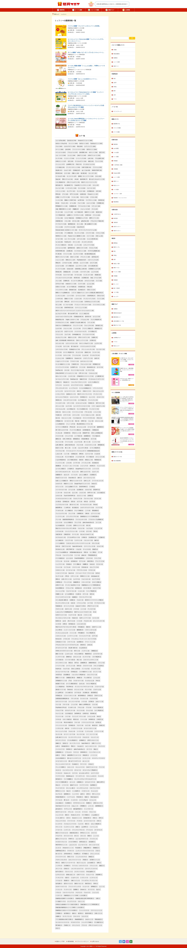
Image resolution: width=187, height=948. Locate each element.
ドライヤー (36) (90, 233)
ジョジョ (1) (95, 892)
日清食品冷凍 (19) (78, 316)
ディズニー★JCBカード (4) (72, 585)
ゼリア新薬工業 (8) (72, 460)
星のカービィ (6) (74, 504)
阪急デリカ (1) (74, 785)
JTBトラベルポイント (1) (95, 925)
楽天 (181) (102, 152)
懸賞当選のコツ (117, 317)
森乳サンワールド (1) (61, 839)
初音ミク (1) (70, 856)
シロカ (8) (68, 463)
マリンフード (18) (77, 325)
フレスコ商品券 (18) (96, 319)
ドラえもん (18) (85, 319)
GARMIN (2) (78, 713)
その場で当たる (117, 214)
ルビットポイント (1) (90, 746)
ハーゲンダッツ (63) (71, 188)
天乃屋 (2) (91, 701)
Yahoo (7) (94, 483)
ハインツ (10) (97, 412)
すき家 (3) (78, 594)
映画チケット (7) (68, 483)
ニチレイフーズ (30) (88, 245)
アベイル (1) (89, 830)
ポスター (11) (100, 397)
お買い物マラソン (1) (61, 737)
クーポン (115, 341)
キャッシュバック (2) (61, 731)
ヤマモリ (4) (92, 570)
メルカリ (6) (82, 492)
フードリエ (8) (69, 442)
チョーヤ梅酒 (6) (79, 510)
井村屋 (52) (101, 200)
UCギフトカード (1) (61, 812)
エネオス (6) (59, 495)
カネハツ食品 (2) (67, 719)
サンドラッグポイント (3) (62, 603)
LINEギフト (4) (59, 585)
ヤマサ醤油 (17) (92, 331)
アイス (115, 99)
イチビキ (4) (89, 558)
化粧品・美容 (116, 263)
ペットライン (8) (60, 463)
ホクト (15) (66, 346)
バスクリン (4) (76, 567)
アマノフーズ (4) (99, 561)
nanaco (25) (70, 269)
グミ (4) (100, 552)
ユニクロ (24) (94, 272)
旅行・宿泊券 (116, 288)
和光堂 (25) (59, 272)
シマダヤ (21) (59, 298)
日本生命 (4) (85, 567)
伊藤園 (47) (76, 209)
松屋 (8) (81, 460)
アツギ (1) (79, 821)
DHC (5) (58, 546)
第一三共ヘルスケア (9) (62, 430)
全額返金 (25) (66, 272)
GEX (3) (92, 594)
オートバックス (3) (69, 606)
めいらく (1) (86, 761)
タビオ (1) (58, 770)
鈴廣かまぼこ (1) (70, 874)
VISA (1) (95, 883)
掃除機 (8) (58, 466)
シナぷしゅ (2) (91, 716)
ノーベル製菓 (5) (60, 543)
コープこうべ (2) (70, 665)
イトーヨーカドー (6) (61, 489)
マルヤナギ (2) (93, 698)
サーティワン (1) (67, 916)
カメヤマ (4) (76, 579)
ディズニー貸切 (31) (61, 245)
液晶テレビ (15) (72, 337)
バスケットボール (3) (90, 630)
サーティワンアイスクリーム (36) (87, 230)
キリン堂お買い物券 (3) (62, 600)
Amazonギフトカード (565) (85, 140)
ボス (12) (67, 370)
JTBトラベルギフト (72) (73, 182)
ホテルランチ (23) (89, 280)
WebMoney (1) (70, 776)
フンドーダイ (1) (60, 788)
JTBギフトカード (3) (92, 606)
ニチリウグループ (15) (61, 349)
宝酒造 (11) (59, 382)
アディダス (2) (74, 698)
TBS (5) (95, 531)
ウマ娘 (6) (92, 486)
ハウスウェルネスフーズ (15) (87, 346)
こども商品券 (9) (60, 424)
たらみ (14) (85, 355)
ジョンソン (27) (60, 260)
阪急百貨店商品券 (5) (68, 519)
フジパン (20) (100, 298)
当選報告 (115, 308)
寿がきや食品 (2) (68, 722)
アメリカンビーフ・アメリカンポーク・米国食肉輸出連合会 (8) (82, 451)
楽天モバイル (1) (68, 883)
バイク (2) (67, 716)
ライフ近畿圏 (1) (68, 779)
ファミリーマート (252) (78, 149)
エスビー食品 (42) (69, 218)
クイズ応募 (116, 189)
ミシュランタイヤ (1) (81, 856)
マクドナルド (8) (60, 451)
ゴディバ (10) (70, 403)
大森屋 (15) (94, 337)
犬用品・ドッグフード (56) (63, 197)
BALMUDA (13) (91, 367)
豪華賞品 (115, 243)
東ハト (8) (67, 448)
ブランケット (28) (85, 257)
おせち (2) (81, 683)
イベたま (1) (59, 880)
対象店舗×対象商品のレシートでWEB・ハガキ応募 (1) (70, 907)
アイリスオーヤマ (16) (88, 334)
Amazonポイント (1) (68, 848)
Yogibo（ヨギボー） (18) (72, 319)
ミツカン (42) (59, 218)
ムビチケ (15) (98, 343)
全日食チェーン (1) (95, 859)
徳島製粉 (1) (67, 794)
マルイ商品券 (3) (90, 633)
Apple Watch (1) (86, 743)
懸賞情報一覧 (116, 123)
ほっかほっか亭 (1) (84, 773)
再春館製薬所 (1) (79, 919)
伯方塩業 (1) (59, 883)
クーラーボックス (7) (97, 480)
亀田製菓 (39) (71, 224)
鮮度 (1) (67, 815)
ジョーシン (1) (93, 827)
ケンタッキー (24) (88, 275)
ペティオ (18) (91, 322)
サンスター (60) (81, 191)
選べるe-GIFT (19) (73, 313)
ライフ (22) (99, 280)
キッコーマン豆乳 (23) (77, 280)
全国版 (115, 49)
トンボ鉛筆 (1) (76, 791)
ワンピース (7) (101, 466)
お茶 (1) (58, 746)
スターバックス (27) (93, 260)
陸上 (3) (80, 615)
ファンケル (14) (76, 355)
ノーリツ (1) (94, 755)
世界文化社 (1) (83, 842)
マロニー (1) (92, 812)
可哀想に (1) (67, 925)
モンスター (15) (100, 349)
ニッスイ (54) (59, 200)
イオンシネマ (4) (86, 582)
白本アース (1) (80, 874)
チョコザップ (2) (95, 668)
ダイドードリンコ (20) (77, 301)
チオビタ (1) (86, 737)
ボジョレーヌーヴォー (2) (62, 671)
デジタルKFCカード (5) (73, 537)
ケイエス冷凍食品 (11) (85, 388)
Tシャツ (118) (99, 161)
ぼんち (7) (66, 474)
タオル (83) (98, 176)
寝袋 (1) (87, 797)
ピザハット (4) (74, 576)
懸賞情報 (62, 10)
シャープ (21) (70, 295)
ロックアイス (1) (71, 901)
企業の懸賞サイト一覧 (118, 321)
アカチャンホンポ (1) (61, 859)
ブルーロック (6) (88, 498)
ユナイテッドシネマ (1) (91, 868)
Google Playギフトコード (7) (82, 483)
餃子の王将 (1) (59, 871)
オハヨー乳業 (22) (71, 286)
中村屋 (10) (91, 403)
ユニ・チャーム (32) (70, 239)
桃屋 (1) (74, 913)
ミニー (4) (77, 555)
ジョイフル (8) (78, 442)
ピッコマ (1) (59, 824)
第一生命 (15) (74, 346)
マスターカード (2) (78, 680)
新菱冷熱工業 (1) (74, 833)
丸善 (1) (67, 877)
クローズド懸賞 (95, 10)
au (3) (64, 621)
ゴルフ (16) (67, 334)
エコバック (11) (74, 397)
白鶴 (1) (58, 755)
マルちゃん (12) (93, 373)
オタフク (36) (59, 233)
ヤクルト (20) (59, 307)
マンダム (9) (59, 433)
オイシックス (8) (100, 457)
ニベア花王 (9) (78, 436)
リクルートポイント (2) (70, 695)
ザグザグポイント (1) (78, 803)
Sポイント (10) (66, 412)
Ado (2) (99, 716)
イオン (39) (67, 221)
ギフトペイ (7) (59, 486)
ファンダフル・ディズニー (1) (89, 880)
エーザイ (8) (76, 463)
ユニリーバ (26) (84, 263)
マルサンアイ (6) (77, 498)
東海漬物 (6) (95, 510)
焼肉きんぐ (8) (89, 460)
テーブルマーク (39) (61, 224)
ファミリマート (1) (61, 856)
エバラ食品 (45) (79, 212)
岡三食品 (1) (59, 925)
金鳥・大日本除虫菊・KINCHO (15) (65, 340)
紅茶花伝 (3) (78, 588)
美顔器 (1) (66, 880)
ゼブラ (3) (94, 636)
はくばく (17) (59, 331)
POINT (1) (71, 839)
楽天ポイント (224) (92, 149)
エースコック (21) (80, 295)
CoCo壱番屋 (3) (60, 588)
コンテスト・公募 (117, 193)
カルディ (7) (95, 471)
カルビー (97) (67, 170)
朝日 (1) (87, 824)
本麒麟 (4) (85, 564)
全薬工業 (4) (90, 561)
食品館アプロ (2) (60, 683)
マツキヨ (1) (59, 773)
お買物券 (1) (82, 740)
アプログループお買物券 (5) (96, 519)
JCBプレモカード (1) (92, 740)
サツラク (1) (91, 889)
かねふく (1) (75, 806)
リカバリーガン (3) (71, 591)
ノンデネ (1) (59, 865)
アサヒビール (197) (73, 152)
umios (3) (89, 645)
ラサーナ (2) (66, 704)
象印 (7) (80, 477)
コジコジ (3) (95, 618)
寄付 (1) (58, 862)
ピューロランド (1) (68, 770)
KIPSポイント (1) (84, 833)
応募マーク (116, 66)
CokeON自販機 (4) (79, 558)
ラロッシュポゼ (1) (91, 776)
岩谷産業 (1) (92, 842)
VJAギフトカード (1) (91, 767)
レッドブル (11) (73, 388)
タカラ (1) (93, 833)
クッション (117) (60, 164)
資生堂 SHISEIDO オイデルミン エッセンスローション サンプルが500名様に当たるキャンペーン (127, 441)
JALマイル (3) (71, 621)
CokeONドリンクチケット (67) (83, 185)
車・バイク (116, 284)
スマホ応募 (116, 152)
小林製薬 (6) (80, 513)
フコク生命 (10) (77, 418)
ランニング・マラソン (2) (79, 716)
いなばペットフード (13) (62, 361)
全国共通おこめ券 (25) (81, 269)
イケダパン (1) (85, 791)
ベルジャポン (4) (86, 579)
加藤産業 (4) (76, 582)
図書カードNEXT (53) (70, 200)
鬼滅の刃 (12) (83, 379)
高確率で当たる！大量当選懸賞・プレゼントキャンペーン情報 (126, 371)
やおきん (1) (67, 773)
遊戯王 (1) (101, 865)
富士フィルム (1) (81, 862)
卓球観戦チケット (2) (61, 680)
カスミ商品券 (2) (99, 710)
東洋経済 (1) (59, 779)
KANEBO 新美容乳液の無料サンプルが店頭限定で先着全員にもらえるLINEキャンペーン (127, 421)
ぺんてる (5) (89, 528)
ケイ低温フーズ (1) (61, 901)
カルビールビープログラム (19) (64, 316)
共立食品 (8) (95, 463)
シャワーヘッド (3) (72, 636)
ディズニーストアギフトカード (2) (84, 686)
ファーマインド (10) (77, 412)
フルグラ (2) (66, 668)
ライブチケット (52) (91, 200)
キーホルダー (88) (60, 176)
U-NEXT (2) (100, 719)
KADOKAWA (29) (60, 251)
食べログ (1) (59, 853)
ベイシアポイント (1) (94, 752)
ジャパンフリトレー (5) (71, 531)
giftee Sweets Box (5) (88, 522)
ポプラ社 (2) (78, 692)
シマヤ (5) (81, 531)
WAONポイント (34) (61, 236)
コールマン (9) (91, 427)
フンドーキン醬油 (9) (75, 430)
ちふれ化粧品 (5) (60, 525)
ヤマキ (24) (59, 275)
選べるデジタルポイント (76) (96, 179)
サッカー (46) (59, 212)
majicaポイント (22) (71, 283)
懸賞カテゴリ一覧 (117, 456)
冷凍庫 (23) (66, 280)
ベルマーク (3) (72, 615)
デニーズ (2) (88, 689)
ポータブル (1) (98, 830)
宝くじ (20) (59, 304)
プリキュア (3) (69, 588)
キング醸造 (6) (69, 510)
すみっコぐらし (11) (98, 391)
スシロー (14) (95, 352)
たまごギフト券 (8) (83, 448)
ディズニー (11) (98, 394)
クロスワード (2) (87, 665)
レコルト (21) (78, 298)
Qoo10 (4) (71, 573)
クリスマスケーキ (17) (80, 331)
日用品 (115, 86)
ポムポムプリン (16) (61, 337)
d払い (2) (79, 659)
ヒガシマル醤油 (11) (93, 382)
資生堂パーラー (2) (61, 689)
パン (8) (74, 448)
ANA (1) (95, 818)
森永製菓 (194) (83, 152)
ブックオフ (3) (91, 609)
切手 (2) (77, 662)
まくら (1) (72, 782)
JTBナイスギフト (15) (84, 337)
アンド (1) (101, 767)
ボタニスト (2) (77, 657)
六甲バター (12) (83, 373)
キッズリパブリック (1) (75, 737)
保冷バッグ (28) (74, 257)
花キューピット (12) (61, 376)
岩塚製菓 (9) (87, 436)
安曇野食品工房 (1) (61, 850)
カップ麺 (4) (93, 552)
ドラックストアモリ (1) (78, 830)
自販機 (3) (74, 597)
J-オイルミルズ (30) (61, 248)
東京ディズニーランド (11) (85, 394)
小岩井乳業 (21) (91, 295)
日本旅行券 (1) (87, 818)
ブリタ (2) (88, 707)
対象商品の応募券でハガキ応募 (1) (65, 898)
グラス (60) (65, 194)
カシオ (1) (58, 848)
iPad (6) (95, 504)
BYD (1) (101, 818)
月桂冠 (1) (85, 859)
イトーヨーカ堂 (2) (70, 659)
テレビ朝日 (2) (87, 677)
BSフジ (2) (77, 651)
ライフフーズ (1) (84, 785)
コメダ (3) (58, 624)
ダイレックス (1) (94, 853)
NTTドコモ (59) (74, 194)
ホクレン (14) (66, 355)
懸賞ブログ (111, 10)
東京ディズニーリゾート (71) (89, 182)
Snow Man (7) (72, 477)
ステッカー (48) (96, 206)
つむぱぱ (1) (80, 746)
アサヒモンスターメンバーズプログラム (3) (67, 645)
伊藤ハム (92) (75, 173)
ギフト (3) (85, 594)
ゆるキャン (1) (89, 919)
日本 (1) (99, 821)
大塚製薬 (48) (72, 206)
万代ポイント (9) (76, 433)
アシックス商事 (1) (61, 767)
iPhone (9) (72, 427)
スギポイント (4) (60, 570)
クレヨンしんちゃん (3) (62, 633)
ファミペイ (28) (67, 254)
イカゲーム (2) (97, 689)
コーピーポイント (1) (61, 761)
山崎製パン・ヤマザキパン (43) (75, 215)
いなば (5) (78, 549)
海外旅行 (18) (99, 325)
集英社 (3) (58, 621)
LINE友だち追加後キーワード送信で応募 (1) (67, 904)
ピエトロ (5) (59, 522)
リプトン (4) (59, 561)
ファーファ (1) (71, 821)
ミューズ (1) (75, 794)
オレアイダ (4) (96, 579)
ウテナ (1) (76, 752)
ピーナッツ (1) (86, 758)
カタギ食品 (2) (69, 713)
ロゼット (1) (70, 767)
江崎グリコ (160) (81, 155)
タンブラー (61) (71, 191)
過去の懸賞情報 (117, 460)
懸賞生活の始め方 (117, 313)
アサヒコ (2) (81, 707)
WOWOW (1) (83, 752)
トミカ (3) (79, 621)
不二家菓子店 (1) (98, 922)
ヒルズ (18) (59, 328)
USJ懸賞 (115, 276)
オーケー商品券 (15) (68, 352)
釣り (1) (77, 836)
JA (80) (76, 179)
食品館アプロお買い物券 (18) (78, 322)
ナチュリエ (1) (76, 925)
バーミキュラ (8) (86, 463)
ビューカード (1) (82, 845)
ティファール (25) (60, 269)
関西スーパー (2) (60, 677)
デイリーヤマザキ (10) (89, 418)
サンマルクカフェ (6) (85, 504)
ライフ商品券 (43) (60, 215)
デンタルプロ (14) (94, 355)
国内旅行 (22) (72, 289)
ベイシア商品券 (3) (91, 591)
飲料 (114, 90)
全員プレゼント (117, 226)
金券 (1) (82, 794)
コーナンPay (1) (83, 800)
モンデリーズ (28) (78, 254)
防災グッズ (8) (59, 448)
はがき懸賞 (116, 148)
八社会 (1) (90, 764)
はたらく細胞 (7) (83, 474)
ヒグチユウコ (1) (60, 874)
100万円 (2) (59, 674)
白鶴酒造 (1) (80, 782)
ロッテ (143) (59, 158)
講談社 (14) (88, 352)
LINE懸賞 (115, 169)
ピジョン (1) (93, 800)
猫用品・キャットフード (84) (85, 176)
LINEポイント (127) (61, 161)
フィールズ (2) (85, 668)
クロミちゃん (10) (60, 409)
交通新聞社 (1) (59, 752)
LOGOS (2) (85, 713)
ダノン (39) (80, 224)
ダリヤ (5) (88, 531)
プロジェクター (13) (85, 364)
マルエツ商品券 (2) (98, 707)
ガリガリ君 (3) (87, 588)
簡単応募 (115, 144)
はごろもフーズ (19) (61, 313)
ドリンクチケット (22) (61, 289)
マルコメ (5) (81, 528)
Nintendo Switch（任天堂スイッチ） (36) (66, 230)
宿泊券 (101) (59, 170)
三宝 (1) (98, 850)
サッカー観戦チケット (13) (63, 364)
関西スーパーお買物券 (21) (63, 292)
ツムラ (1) (80, 824)
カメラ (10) (69, 406)
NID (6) (86, 501)
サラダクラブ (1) (75, 922)
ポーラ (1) (89, 749)
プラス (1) (84, 925)
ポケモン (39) (75, 221)
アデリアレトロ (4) (82, 570)
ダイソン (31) (76, 242)
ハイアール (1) (71, 797)
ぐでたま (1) (68, 752)
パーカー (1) (59, 830)
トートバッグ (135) (81, 158)
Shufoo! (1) (83, 889)
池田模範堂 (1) (99, 806)
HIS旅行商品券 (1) (60, 797)
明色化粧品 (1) (98, 919)
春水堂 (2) (94, 725)
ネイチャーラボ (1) (79, 871)
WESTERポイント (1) (61, 845)
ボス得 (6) (58, 501)
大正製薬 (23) (85, 277)
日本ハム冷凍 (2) (75, 668)
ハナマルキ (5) (59, 531)
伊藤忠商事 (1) (87, 848)
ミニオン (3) (81, 591)
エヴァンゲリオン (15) (71, 343)
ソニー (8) (66, 454)
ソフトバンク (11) (97, 388)
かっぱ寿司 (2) (59, 692)
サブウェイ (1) (68, 809)
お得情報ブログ (117, 337)
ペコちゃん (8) (59, 457)
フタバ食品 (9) (96, 436)
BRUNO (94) (59, 173)
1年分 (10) (99, 418)
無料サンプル (116, 247)
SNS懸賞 (115, 160)
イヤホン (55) (93, 197)
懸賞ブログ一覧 (117, 325)
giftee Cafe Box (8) (70, 445)
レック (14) (59, 355)
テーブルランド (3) (99, 603)
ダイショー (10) (60, 406)
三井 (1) (68, 818)
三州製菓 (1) (59, 913)
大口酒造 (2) (86, 692)
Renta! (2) (70, 689)
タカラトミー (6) (81, 495)
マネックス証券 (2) (99, 665)
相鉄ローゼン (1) (79, 883)
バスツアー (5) (69, 540)
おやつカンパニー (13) (86, 361)
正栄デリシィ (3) (96, 627)
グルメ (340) (59, 146)
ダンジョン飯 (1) (70, 788)
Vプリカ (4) (82, 561)
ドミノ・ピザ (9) (70, 424)
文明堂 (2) (90, 695)
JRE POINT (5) (70, 549)
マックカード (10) (94, 409)
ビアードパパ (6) (95, 513)
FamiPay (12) (59, 370)
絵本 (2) (67, 728)
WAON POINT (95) (97, 170)
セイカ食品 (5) (59, 540)
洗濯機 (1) (76, 889)
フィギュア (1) (59, 877)
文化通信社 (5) (92, 537)
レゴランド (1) (84, 877)
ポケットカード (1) (94, 845)
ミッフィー (63, 14)
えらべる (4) (69, 558)
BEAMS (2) (93, 713)
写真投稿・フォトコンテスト (120, 197)
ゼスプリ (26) (93, 263)
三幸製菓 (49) (100, 203)
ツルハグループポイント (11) (78, 382)
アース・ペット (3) (90, 642)
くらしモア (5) (98, 528)
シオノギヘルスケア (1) (77, 868)
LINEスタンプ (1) (97, 803)
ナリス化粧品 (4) (60, 558)
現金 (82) (58, 179)
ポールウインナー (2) (61, 648)
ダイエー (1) (78, 770)
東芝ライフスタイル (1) (62, 833)
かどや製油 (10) (71, 409)
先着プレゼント (117, 230)
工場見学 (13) (75, 364)
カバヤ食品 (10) (82, 400)
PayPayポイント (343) (96, 143)
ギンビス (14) (79, 352)
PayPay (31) (68, 242)
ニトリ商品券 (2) (60, 686)
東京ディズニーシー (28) (62, 257)
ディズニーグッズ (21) (89, 298)
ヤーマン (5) (75, 534)
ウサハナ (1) (76, 916)
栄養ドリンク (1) (96, 743)
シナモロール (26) (67, 263)
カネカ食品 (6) (101, 492)
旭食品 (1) (91, 856)
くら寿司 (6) (67, 507)
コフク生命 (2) (59, 659)
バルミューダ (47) (85, 209)
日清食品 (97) (76, 170)
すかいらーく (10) (66, 418)
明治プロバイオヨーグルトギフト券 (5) (66, 528)
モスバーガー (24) (68, 275)
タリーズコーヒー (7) (89, 477)
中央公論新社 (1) (90, 871)
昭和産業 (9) (76, 439)
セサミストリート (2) (61, 701)
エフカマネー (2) (97, 654)
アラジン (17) (59, 334)
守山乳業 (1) (78, 848)
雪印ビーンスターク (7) (76, 480)
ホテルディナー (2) (70, 710)
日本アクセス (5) (66, 546)
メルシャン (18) (67, 328)
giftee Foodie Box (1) (79, 749)
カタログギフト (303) (69, 146)
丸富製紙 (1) (93, 785)
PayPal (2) (58, 668)
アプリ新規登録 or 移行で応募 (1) (64, 919)
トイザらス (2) (59, 728)
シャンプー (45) (69, 212)
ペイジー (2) (59, 722)
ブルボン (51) (64, 203)
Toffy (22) (89, 286)
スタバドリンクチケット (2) (90, 659)
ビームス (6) (72, 489)
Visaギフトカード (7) (61, 477)
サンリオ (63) (81, 188)
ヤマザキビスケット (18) (62, 322)
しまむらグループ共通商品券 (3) (64, 612)
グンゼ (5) (68, 525)
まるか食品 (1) (59, 803)
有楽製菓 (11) (88, 385)
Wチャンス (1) (96, 794)
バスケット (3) (87, 615)
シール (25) (75, 272)
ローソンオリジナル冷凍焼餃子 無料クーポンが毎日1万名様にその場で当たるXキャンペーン (127, 431)
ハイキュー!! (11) (60, 394)
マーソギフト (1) (80, 776)
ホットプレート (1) (75, 743)
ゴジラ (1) (74, 773)
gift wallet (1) (59, 809)
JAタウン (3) (68, 609)
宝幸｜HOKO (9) (67, 439)
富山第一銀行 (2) (73, 648)
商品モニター (116, 185)
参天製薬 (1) (67, 913)
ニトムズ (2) (74, 704)
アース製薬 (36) (69, 233)
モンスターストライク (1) (62, 922)
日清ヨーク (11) (87, 391)
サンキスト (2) (84, 698)
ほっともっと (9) (81, 427)
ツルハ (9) (90, 421)
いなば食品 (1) (95, 815)
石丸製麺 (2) (67, 674)
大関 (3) (65, 624)
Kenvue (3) (58, 639)
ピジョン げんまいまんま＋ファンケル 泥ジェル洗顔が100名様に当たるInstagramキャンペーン (127, 410)
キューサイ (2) (80, 734)
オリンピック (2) (78, 689)
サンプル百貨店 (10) (82, 409)
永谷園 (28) (69, 251)
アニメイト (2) (59, 716)
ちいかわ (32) (59, 242)
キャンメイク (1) (80, 767)
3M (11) (79, 391)
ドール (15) (59, 346)
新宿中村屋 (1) (89, 913)
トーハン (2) (83, 719)
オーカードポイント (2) (90, 728)
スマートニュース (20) (81, 307)
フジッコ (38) (59, 227)
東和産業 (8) (101, 445)
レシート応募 (116, 62)
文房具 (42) (88, 215)
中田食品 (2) (59, 695)
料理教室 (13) (96, 364)
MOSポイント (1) (60, 791)
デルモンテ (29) (93, 248)
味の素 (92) (84, 173)
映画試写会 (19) (60, 319)
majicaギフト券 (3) (80, 606)
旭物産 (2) (79, 677)
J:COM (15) (93, 340)
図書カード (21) (69, 298)
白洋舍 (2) (98, 722)
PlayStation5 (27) (81, 260)
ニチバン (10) (75, 415)
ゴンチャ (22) (81, 283)
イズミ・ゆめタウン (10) (98, 406)
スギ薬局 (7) (70, 468)
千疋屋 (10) (59, 415)
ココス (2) (94, 704)
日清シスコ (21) (91, 289)
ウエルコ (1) (87, 892)
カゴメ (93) (67, 173)
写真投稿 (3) (59, 606)
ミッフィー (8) (96, 442)
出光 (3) (73, 603)
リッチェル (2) (89, 731)
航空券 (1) (80, 913)
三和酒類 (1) (83, 806)
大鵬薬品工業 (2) (70, 677)
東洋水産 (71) (59, 185)
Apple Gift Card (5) (77, 546)
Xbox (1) (58, 785)
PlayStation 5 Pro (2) (61, 707)
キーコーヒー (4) (70, 570)
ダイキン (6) (97, 498)
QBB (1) (99, 862)
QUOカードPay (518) (61, 143)
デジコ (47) (95, 209)
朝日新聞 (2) (94, 692)
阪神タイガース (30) (82, 248)
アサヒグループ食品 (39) (97, 221)
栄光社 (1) (65, 743)
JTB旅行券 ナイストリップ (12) (85, 376)
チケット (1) (59, 827)
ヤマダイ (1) (70, 850)
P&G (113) (78, 164)
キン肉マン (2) (72, 707)
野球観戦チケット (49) (61, 206)
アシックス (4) (67, 582)
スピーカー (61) (91, 188)
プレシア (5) (78, 522)
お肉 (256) (68, 149)
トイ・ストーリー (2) (91, 734)
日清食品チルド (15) (74, 349)
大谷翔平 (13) (73, 367)
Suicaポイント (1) (77, 818)
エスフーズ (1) (95, 773)
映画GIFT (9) (86, 433)
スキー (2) (77, 722)
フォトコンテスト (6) (61, 513)
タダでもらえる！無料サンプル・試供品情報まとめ (126, 382)
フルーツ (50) (81, 203)
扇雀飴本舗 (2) (92, 662)
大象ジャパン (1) (75, 880)
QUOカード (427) (84, 143)
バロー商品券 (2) (96, 657)
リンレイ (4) (59, 567)
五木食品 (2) (72, 725)
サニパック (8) (59, 442)
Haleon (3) (75, 618)
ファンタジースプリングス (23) (64, 277)
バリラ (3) (76, 609)
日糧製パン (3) (59, 594)
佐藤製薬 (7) (59, 474)
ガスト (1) (83, 836)
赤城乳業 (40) (59, 221)
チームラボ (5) (87, 549)
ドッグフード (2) (60, 657)
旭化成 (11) (66, 382)
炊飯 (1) (78, 827)
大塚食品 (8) (74, 454)
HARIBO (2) (92, 719)
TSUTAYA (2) (69, 686)
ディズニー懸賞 (117, 271)
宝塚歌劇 (115, 280)
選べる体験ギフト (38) (90, 224)
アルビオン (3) (87, 621)
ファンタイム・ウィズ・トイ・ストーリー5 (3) (84, 639)
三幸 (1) (64, 755)
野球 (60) (58, 194)
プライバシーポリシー (83, 941)
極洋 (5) (97, 540)
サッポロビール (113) (89, 164)
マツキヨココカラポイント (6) (63, 498)
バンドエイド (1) (60, 749)
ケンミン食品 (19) (84, 313)
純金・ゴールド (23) (96, 277)
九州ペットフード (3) (85, 618)
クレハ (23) (59, 280)
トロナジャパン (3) (61, 636)
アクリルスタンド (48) (84, 206)
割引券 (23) (77, 277)
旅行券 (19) (88, 316)
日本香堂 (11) (83, 397)
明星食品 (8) (98, 460)
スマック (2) (101, 662)
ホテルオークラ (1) (90, 782)
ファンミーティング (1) (75, 886)
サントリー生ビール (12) (77, 370)
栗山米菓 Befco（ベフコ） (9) (84, 424)
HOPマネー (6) (91, 492)
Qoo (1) (68, 791)
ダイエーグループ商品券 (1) (90, 770)
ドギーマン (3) (71, 642)
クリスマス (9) (59, 436)
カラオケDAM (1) (73, 842)
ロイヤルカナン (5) (61, 537)
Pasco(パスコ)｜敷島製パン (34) (76, 236)
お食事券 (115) (70, 164)
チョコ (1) (100, 776)
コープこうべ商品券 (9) (62, 427)
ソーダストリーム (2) (76, 728)
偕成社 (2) (101, 725)
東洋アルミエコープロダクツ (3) (82, 612)
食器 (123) (91, 161)
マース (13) (82, 367)
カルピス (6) (67, 492)
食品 (114, 78)
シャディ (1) (67, 830)
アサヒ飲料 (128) (99, 158)
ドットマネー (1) (88, 809)
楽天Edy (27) (95, 257)
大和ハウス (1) (98, 913)
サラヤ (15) (59, 352)
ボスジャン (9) (99, 421)
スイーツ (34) (90, 236)
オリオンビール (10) (81, 403)
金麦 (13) (96, 358)
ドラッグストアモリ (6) (72, 516)
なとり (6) (74, 492)
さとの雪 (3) (59, 630)
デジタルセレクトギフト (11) (96, 379)
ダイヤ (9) (93, 439)
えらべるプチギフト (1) (82, 839)
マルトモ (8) (80, 445)
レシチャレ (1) (93, 877)
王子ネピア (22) (60, 283)
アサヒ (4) (58, 555)
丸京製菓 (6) (80, 489)
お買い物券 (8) (59, 445)
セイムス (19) (96, 316)
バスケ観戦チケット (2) (85, 671)
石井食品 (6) (66, 501)
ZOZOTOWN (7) (83, 486)
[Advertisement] (123, 26)
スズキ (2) (58, 719)
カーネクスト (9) (69, 421)
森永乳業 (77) (83, 179)
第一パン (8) (87, 442)
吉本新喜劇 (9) (86, 430)
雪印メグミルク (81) (67, 179)
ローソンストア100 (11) (62, 397)
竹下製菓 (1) (85, 853)
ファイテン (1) (93, 839)
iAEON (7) (92, 466)
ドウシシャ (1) (93, 865)
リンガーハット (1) (69, 827)
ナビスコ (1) (79, 892)
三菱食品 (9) (95, 430)
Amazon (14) (78, 358)
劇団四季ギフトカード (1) (74, 755)
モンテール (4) (59, 576)
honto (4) (92, 564)
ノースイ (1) (65, 785)
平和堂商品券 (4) (92, 555)
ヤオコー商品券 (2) (91, 683)
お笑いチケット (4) (66, 579)
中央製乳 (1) (77, 853)
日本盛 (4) (68, 564)
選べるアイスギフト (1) (75, 761)
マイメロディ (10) (60, 403)
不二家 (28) (59, 254)
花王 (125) (70, 161)
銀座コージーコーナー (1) (68, 862)
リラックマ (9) (69, 436)
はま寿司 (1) (85, 827)
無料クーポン (116, 267)
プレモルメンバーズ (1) (70, 824)
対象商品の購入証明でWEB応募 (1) (85, 898)
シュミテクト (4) (60, 564)
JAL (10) (98, 415)
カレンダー (116, 296)
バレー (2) (58, 704)
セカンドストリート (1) (75, 859)
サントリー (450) (73, 143)
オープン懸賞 (78, 10)
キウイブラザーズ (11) (77, 385)
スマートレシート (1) (96, 910)
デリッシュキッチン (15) (88, 349)
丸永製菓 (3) (80, 642)
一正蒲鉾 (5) (101, 537)
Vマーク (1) (83, 764)
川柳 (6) (87, 513)
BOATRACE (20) (69, 307)
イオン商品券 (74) (60, 182)
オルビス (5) (100, 546)
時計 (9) (77, 421)
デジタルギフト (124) (80, 161)
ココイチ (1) (85, 916)
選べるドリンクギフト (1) (74, 758)
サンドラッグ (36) (79, 233)
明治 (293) (79, 146)
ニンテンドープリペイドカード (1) (85, 850)
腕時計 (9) (58, 439)
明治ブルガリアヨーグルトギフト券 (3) (66, 627)
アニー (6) (58, 519)
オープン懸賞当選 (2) (71, 683)
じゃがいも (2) (69, 654)
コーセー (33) (59, 239)
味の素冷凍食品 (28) (90, 254)
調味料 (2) (68, 657)
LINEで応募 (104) (86, 167)
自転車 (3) (82, 645)
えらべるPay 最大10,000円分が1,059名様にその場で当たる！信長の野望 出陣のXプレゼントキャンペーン (126, 400)
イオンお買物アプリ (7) (71, 486)
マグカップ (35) (100, 233)
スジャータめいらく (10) (87, 415)
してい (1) (90, 806)
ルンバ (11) (92, 397)
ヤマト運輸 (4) (77, 564)
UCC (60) (98, 191)
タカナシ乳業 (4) (96, 582)
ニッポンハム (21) (60, 295)
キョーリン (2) (59, 713)
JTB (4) (67, 576)
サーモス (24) (78, 275)
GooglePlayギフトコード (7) (83, 468)
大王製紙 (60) (90, 191)
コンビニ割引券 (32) (92, 239)
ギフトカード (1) (68, 836)
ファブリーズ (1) (60, 776)
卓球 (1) (88, 794)
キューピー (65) (60, 188)
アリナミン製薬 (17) (87, 328)
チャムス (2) (89, 710)
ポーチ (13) (100, 367)
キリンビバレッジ (117, 111)
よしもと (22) (90, 283)
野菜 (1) (73, 746)
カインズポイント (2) (61, 662)
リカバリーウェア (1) (68, 892)
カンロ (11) (66, 385)
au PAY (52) (81, 200)
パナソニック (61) (60, 191)
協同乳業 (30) (71, 248)
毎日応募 (115, 218)
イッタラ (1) (74, 800)
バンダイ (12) (71, 376)
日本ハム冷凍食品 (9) (96, 433)
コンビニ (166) (71, 155)
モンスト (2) (59, 734)
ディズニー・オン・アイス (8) (70, 466)
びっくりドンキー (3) (98, 621)
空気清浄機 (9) (85, 439)
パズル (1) (58, 892)
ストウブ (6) (99, 507)
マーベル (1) (59, 800)
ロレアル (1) (59, 794)
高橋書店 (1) (96, 848)
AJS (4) (97, 573)
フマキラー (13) (74, 361)
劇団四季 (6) (59, 507)
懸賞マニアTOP (60, 941)
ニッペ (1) (96, 836)
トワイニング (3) (81, 603)
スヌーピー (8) (89, 454)
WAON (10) (59, 400)
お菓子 (115, 82)
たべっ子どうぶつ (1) (82, 788)
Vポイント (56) (84, 197)
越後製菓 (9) (100, 427)
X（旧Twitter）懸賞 (117, 165)
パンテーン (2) (85, 651)
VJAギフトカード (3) (61, 615)
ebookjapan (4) (95, 576)
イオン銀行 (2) (69, 692)
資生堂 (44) (99, 212)
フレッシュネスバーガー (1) (63, 764)
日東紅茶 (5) (67, 534)
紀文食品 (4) (74, 561)
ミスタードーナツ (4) (61, 573)
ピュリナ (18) (76, 328)
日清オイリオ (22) (60, 286)
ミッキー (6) (59, 492)
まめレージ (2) (99, 701)
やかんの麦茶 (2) (79, 654)
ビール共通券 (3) (69, 594)
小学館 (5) (84, 537)
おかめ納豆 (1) (91, 862)
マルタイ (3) (80, 600)
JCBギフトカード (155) (94, 155)
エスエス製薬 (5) (68, 522)
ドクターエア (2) (99, 686)
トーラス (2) (80, 731)
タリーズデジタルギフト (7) (63, 471)
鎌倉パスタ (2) (59, 654)
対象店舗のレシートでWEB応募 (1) (90, 904)
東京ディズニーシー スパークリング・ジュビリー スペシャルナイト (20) (75, 310)
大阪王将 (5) (59, 534)
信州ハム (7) (87, 480)
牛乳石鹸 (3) (81, 633)
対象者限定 (116, 201)
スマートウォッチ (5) (89, 546)
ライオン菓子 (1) (60, 818)
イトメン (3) (73, 633)
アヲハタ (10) (88, 412)
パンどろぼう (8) (80, 457)
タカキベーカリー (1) (61, 886)
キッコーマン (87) (71, 176)
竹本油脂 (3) (81, 627)
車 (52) (57, 203)
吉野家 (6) (90, 495)
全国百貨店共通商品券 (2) (62, 698)
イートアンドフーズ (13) (62, 367)
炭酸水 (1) (58, 743)
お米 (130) (90, 158)
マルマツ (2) (80, 725)
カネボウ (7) (59, 483)
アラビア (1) (59, 836)
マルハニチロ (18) (89, 325)
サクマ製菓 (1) (85, 815)
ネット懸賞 (116, 156)
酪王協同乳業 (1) (78, 809)
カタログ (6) (88, 489)
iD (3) (94, 612)
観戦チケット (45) (89, 212)
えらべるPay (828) (60, 140)
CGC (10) (58, 412)
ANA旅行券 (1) (65, 746)
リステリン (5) (78, 540)
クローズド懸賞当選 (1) (62, 782)
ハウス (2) (84, 701)
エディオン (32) (81, 239)
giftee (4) (84, 555)
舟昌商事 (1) (99, 874)
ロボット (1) (81, 901)
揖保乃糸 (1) (88, 883)
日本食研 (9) (67, 433)
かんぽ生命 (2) (83, 648)
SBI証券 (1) (86, 755)
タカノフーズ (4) (94, 567)
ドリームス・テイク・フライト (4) (85, 573)
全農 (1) (98, 898)
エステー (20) (59, 301)
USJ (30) (70, 245)
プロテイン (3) (59, 609)
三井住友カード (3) (61, 642)
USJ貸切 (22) (81, 286)
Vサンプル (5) (95, 543)
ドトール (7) (74, 474)
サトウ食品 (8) (90, 457)
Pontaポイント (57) (93, 194)
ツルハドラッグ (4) (68, 555)
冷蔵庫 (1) (58, 916)
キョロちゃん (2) (89, 680)
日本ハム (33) (99, 236)
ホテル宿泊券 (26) (93, 266)
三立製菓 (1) (68, 803)
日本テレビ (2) (98, 695)
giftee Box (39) (85, 221)
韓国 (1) (90, 836)
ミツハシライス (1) (84, 910)
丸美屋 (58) (83, 194)
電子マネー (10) (100, 403)
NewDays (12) (74, 379)
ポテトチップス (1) (61, 740)
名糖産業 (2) (83, 662)
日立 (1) (58, 928)
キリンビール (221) (61, 152)
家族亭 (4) (95, 549)
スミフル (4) (67, 567)
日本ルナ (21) (100, 295)
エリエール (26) (60, 266)
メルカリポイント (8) (90, 445)
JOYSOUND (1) (68, 853)
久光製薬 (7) (93, 474)
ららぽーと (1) (75, 877)
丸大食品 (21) (81, 289)
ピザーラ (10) (66, 415)
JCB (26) (75, 263)
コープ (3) (90, 603)
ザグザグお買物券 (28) (94, 251)
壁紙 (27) (58, 263)
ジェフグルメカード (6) (62, 504)
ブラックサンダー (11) (61, 388)
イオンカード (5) (88, 540)
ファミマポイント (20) (99, 304)
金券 (114, 259)
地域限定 (115, 58)
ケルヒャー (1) (90, 874)
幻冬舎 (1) (66, 868)
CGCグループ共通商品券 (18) (63, 325)
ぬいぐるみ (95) (86, 170)
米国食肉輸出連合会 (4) (76, 552)
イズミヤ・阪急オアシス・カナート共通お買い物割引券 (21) (87, 292)
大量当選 (115, 222)
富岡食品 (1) (94, 886)
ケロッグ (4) (97, 558)
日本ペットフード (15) (82, 340)
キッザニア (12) (90, 370)
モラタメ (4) (99, 564)
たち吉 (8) (97, 454)
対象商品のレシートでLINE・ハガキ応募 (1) (75, 895)
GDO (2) (79, 665)
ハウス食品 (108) (60, 167)
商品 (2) (71, 662)
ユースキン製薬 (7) (61, 468)
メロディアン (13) (88, 358)
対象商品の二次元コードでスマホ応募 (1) (66, 910)
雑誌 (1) (96, 749)
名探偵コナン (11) (71, 394)
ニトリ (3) (83, 609)
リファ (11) (59, 385)
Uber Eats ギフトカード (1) (63, 806)
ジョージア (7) (84, 466)
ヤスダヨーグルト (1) (61, 842)
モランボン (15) (60, 343)
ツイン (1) (77, 812)
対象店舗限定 (116, 53)
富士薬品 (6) (75, 507)
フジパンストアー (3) (84, 636)
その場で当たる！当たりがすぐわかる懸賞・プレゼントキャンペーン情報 (126, 361)
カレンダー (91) (93, 173)
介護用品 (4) (59, 582)
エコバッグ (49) (91, 203)
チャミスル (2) (80, 710)
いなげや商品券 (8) (61, 460)
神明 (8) (81, 454)
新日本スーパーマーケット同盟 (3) (94, 600)
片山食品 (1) (75, 764)
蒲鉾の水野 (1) (100, 782)
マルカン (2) (72, 731)
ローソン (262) (59, 149)
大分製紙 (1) (67, 865)
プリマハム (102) (97, 167)
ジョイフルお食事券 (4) (62, 552)
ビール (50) (73, 203)
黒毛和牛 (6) (96, 489)
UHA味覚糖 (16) (76, 334)
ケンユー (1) (86, 886)
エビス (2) (87, 725)
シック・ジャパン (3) (69, 630)
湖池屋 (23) (98, 275)
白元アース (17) (69, 331)
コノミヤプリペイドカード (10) (81, 406)
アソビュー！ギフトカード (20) (83, 304)
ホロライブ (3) (96, 588)
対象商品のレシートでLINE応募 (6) (89, 516)
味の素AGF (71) (69, 185)
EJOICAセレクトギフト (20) (92, 301)
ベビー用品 (116, 292)
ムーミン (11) (59, 391)
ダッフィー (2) (97, 671)
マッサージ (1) (67, 889)
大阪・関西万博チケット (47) (63, 209)
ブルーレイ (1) (69, 871)
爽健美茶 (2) (88, 654)
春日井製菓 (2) (82, 695)
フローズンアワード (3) (85, 597)
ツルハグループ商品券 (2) (78, 674)
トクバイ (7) (95, 468)
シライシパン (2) (99, 731)
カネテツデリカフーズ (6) (87, 507)
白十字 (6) (92, 501)
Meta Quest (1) (94, 797)
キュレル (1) (94, 791)
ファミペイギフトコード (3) (63, 597)
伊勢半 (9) (83, 421)
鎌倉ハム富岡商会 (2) (84, 704)
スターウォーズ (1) (95, 788)
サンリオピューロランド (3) (63, 618)
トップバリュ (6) (60, 516)
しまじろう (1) (73, 845)
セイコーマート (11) (70, 391)
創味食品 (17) (98, 328)
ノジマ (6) (87, 510)
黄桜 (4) (58, 579)
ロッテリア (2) (86, 657)
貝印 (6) (73, 501)
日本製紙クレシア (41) (82, 218)
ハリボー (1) (59, 895)
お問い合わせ (95, 941)
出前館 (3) (72, 600)
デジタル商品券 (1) (72, 740)
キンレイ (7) (75, 471)
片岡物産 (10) (59, 421)
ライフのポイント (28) (80, 251)
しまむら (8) (59, 454)
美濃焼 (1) (88, 803)
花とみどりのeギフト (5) (86, 534)
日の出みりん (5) (60, 549)
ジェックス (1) (59, 815)
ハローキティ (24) (84, 272)
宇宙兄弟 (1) (79, 797)
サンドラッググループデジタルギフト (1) (85, 779)
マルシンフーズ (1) (61, 821)
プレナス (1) (101, 746)
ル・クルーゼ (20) (68, 304)
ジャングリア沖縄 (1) (87, 922)
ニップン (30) (78, 245)
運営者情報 (71, 941)
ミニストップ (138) (69, 158)
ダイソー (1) (59, 868)
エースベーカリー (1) (89, 821)
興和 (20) (67, 301)
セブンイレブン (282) (90, 146)
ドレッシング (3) (60, 591)
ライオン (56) (75, 197)
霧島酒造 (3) (80, 630)
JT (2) (70, 680)
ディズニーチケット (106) (73, 167)
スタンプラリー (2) (92, 674)
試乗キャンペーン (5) (78, 525)
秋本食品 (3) (72, 624)
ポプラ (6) (79, 501)
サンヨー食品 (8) (69, 457)
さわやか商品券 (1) (61, 758)
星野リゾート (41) (94, 218)
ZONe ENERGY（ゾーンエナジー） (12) (66, 373)
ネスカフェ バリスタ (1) (98, 758)
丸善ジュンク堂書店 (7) (62, 480)
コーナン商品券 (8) (95, 448)
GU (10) (58, 418)
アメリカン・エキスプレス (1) (80, 865)
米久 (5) (88, 525)
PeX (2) (98, 680)
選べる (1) (66, 800)
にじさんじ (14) (60, 358)
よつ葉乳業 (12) (99, 376)
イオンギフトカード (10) (69, 400)
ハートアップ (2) (60, 665)
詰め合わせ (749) (71, 140)
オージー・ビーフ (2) (69, 734)
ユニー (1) (101, 886)
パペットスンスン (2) (61, 725)
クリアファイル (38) (70, 227)
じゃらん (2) (96, 677)
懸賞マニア (69, 4)
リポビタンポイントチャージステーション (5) (78, 543)
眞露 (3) (88, 627)
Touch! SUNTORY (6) (69, 495)
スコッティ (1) (94, 737)
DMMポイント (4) (84, 576)
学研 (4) (86, 552)
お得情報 (127, 10)
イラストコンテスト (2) (88, 722)
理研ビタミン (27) (70, 260)
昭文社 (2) (76, 719)
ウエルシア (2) (59, 710)
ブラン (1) (70, 812)
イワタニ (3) (66, 639)
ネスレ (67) (96, 185)
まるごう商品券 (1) (96, 824)
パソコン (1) (59, 889)
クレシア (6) (72, 513)
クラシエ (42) (96, 215)
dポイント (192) (93, 152)
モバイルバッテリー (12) (62, 379)
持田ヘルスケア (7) (85, 471)
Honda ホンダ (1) (75, 815)
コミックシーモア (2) (74, 701)
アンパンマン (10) (93, 400)
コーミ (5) (98, 522)
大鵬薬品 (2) (94, 651)
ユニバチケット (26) (81, 266)
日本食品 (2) (74, 671)
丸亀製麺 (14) (69, 358)
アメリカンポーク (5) (81, 519)
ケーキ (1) (84, 812)
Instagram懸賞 (116, 173)
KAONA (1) (69, 749)
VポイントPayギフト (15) (86, 343)
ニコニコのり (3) (81, 624)
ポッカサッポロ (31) (87, 242)
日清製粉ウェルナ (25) (94, 269)
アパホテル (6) (59, 510)
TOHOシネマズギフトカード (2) (64, 651)
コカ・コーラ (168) (61, 155)
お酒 (114, 95)
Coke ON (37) (80, 227)
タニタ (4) (66, 561)
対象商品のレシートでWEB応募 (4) (91, 585)
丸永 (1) (98, 889)
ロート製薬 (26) (70, 266)
